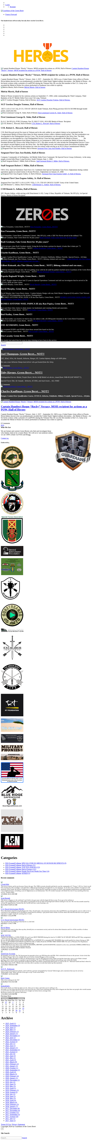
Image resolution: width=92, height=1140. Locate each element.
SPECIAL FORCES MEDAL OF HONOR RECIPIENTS (44, 863)
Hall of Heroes (28, 865)
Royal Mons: (5, 928)
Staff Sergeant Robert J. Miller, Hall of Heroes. (53, 161)
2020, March (11, 1074)
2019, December (12, 1080)
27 (6, 1002)
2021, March (11, 1062)
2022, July (10, 1044)
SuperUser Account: (8, 954)
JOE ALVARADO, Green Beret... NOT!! (48, 321)
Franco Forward (11, 14)
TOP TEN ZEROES (31, 867)
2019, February (12, 1090)
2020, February (12, 1076)
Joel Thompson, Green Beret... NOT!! (22, 353)
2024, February (12, 1032)
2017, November (12, 1110)
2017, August (11, 1117)
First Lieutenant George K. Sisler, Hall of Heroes (55, 113)
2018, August (11, 1092)
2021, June (10, 1056)
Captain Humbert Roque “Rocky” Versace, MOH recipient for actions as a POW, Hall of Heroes (45, 69)
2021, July (10, 1054)
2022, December (12, 1040)
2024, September (12, 1025)
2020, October (11, 1068)
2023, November (12, 1036)
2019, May (10, 1086)
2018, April (10, 1100)
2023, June (10, 1038)
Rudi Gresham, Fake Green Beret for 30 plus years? (58, 238)
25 (23, 1008)
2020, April (10, 1072)
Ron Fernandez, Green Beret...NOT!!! (44, 227)
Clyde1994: (5, 884)
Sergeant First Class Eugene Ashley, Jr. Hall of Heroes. (61, 174)
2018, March (11, 1102)
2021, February (12, 1064)
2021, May (10, 1058)
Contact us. (5, 438)
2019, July (10, 1082)
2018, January (11, 1106)
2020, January (11, 1078)
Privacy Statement (18, 1124)
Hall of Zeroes (29, 869)
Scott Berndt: (5, 898)
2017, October (12, 1112)
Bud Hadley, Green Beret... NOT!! (40, 310)
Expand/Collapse (15, 863)
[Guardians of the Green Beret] (12, 11)
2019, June (10, 1084)
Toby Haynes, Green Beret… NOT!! (22, 372)
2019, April (10, 1088)
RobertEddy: (5, 986)
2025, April (10, 1023)
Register (13, 7)
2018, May (10, 1098)
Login (7, 5)
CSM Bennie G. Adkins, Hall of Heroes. (46, 185)
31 (20, 1010)
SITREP (26, 873)
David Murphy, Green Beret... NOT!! (43, 284)
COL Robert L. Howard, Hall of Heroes (46, 123)
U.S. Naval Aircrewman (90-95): (12, 909)
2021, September (12, 1050)
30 (16, 1010)
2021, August (11, 1052)
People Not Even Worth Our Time (35, 871)
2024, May (10, 1030)
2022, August (11, 1042)
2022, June (10, 1046)
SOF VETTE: (6, 935)
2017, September (12, 1114)
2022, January (11, 1048)
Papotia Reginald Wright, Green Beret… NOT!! (54, 272)
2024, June (10, 1027)
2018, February (12, 1104)
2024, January (11, 1034)
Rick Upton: (5, 978)
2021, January (11, 1066)
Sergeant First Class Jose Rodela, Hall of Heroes (54, 148)
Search (24, 1138)
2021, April (10, 1060)
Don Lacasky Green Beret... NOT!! (41, 331)
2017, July (10, 1119)
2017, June (10, 1121)
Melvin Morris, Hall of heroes (34, 87)
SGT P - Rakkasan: (8, 969)
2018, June (10, 1096)
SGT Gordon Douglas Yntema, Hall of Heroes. (53, 100)
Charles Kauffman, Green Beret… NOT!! (48, 248)
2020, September (12, 1070)
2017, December (12, 1108)
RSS (2, 425)
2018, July (10, 1094)
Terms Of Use (6, 1124)
